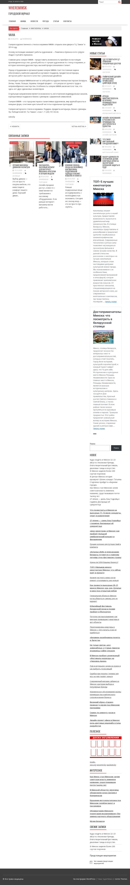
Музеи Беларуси (97, 821)
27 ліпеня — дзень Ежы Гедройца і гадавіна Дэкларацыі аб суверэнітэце (105, 502)
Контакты (67, 21)
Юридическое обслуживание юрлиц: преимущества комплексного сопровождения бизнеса (105, 694)
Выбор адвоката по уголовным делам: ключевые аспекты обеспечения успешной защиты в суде (111, 162)
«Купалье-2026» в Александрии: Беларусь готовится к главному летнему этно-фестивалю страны (105, 555)
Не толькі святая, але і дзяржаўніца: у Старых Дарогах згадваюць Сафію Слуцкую (105, 648)
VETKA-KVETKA (78, 126)
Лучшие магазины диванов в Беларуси (21, 166)
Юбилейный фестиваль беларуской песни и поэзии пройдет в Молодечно (102, 609)
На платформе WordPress (84, 879)
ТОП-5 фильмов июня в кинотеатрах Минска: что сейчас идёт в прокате (105, 570)
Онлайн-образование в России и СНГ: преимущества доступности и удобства (111, 122)
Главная (12, 21)
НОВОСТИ (34, 21)
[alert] (105, 862)
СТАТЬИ (56, 21)
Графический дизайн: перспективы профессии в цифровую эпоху (111, 79)
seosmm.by (101, 765)
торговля (43, 182)
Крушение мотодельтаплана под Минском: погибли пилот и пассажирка (105, 803)
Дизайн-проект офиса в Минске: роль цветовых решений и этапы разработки (105, 723)
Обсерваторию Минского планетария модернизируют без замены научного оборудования (105, 814)
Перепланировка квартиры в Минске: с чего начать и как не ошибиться (103, 630)
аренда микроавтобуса (111, 113)
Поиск (92, 443)
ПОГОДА (46, 21)
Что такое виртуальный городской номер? (110, 141)
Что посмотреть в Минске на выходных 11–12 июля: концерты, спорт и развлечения (105, 513)
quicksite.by (111, 765)
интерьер (16, 176)
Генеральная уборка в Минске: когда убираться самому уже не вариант (104, 598)
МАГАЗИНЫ (14, 143)
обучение (106, 72)
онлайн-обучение (109, 135)
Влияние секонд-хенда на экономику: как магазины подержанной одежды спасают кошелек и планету (74, 170)
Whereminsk (18, 7)
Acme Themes (121, 879)
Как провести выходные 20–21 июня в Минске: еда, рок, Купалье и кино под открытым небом (105, 588)
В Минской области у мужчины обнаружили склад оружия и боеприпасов (104, 793)
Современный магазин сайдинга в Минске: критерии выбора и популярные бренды (104, 684)
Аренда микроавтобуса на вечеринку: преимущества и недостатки (110, 100)
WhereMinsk (27, 39)
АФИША (23, 21)
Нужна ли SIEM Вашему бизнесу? (104, 562)
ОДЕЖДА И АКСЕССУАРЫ (75, 144)
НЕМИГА (15, 126)
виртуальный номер (110, 152)
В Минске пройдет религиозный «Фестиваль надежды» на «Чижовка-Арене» (104, 658)
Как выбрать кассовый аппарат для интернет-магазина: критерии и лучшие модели (47, 169)
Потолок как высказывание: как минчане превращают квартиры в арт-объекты (104, 619)
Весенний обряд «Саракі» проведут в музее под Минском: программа (105, 705)
